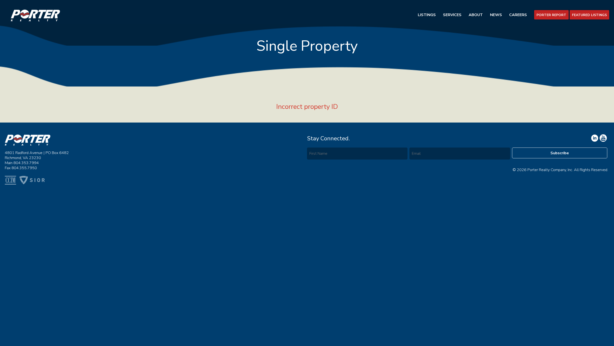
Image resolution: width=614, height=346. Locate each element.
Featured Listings (589, 15)
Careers (518, 15)
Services (452, 15)
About (476, 15)
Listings (427, 15)
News (496, 15)
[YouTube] (594, 138)
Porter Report (551, 15)
